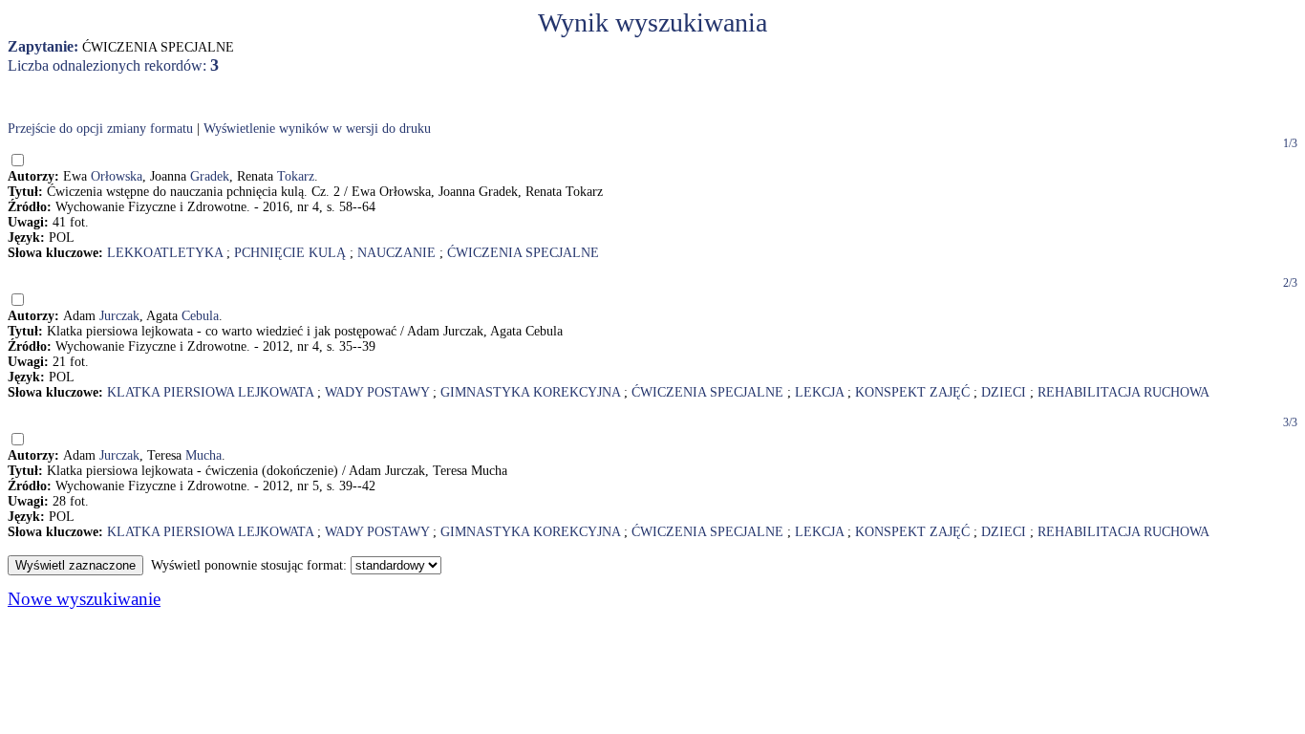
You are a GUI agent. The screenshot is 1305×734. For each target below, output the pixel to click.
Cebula (200, 316)
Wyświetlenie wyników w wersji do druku (317, 128)
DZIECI (1003, 392)
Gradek (209, 176)
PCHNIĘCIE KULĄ (290, 253)
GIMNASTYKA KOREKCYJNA (530, 392)
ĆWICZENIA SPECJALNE (523, 253)
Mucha (203, 455)
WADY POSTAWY (377, 392)
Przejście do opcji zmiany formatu (100, 128)
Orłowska (116, 176)
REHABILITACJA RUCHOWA (1123, 392)
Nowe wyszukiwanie (84, 599)
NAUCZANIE (396, 253)
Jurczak (119, 316)
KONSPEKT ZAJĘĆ (912, 392)
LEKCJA (819, 392)
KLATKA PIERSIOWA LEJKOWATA (210, 392)
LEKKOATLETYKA (165, 253)
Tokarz (295, 176)
